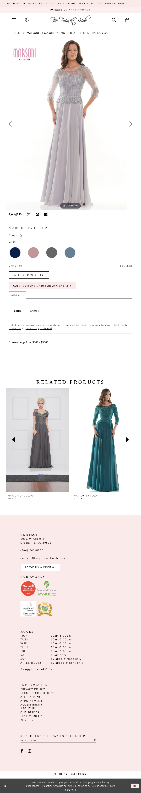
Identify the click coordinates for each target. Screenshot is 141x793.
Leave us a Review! (40, 567)
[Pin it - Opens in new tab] (37, 214)
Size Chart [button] (126, 265)
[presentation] (37, 440)
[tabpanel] (70, 124)
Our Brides (29, 712)
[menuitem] (13, 20)
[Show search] (114, 20)
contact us (15, 328)
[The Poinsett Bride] (70, 20)
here (73, 789)
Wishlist (27, 720)
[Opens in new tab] (28, 588)
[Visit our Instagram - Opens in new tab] (29, 751)
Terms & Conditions (37, 693)
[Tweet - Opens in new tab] (29, 214)
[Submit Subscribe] (94, 740)
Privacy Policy (32, 689)
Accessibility (31, 704)
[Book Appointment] (127, 20)
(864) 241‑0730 (32, 550)
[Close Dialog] (5, 786)
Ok (135, 785)
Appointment (31, 700)
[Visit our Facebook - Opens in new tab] (21, 751)
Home (17, 32)
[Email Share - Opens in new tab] (46, 214)
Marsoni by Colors (40, 32)
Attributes (17, 295)
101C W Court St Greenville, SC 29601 (36, 540)
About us (28, 708)
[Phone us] (27, 20)
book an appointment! (39, 328)
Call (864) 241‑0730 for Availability (42, 285)
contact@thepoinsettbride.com (43, 558)
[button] (13, 20)
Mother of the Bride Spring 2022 (84, 32)
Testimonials (31, 716)
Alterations (30, 696)
